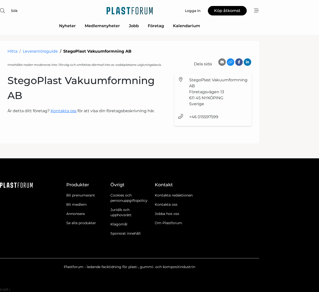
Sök (14, 10)
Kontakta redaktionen (174, 195)
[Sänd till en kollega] (222, 62)
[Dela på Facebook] (239, 62)
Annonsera (75, 213)
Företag (156, 25)
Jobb (134, 25)
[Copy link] (230, 62)
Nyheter (67, 25)
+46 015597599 (203, 116)
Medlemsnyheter (102, 25)
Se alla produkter (81, 223)
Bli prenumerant (80, 195)
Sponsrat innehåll (125, 233)
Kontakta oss (64, 110)
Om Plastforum (168, 223)
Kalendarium (186, 25)
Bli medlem (76, 204)
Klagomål (118, 224)
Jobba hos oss (167, 213)
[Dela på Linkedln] (247, 62)
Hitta (12, 51)
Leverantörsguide (40, 51)
